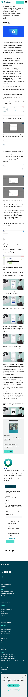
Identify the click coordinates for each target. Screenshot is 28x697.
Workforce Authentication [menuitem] (6, 622)
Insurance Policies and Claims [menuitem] (7, 609)
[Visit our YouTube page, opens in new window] (10, 572)
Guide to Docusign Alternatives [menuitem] (7, 654)
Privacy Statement (12, 538)
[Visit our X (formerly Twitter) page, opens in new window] (2, 572)
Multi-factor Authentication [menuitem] (6, 665)
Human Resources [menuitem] (4, 613)
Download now (9, 451)
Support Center (8, 396)
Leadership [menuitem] (3, 645)
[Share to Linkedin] (6, 550)
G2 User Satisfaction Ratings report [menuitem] (8, 656)
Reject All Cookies (14, 689)
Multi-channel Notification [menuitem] (6, 584)
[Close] (25, 675)
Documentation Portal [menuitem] (5, 631)
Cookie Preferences (14, 692)
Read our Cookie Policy (7, 681)
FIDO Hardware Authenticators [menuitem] (7, 591)
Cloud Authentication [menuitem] (5, 600)
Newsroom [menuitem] (3, 642)
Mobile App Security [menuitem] (5, 595)
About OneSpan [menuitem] (4, 638)
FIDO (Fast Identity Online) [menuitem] (6, 662)
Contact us (20, 2)
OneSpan (6, 468)
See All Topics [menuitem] (4, 669)
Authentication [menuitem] (4, 615)
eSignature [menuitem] (3, 577)
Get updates (10, 541)
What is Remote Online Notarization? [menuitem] (8, 658)
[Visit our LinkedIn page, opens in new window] (7, 572)
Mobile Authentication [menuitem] (5, 597)
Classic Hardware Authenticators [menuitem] (7, 593)
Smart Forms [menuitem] (3, 586)
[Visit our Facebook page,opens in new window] (5, 572)
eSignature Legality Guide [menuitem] (6, 629)
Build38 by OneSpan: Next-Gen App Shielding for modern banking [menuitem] (13, 660)
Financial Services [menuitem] (4, 607)
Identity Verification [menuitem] (5, 582)
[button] (12, 550)
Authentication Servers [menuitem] (5, 602)
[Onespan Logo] (6, 2)
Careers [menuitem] (2, 640)
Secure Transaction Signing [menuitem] (6, 617)
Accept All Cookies (13, 685)
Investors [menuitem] (3, 647)
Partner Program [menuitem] (4, 627)
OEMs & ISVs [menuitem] (3, 611)
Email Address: (9, 514)
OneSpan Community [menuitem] (5, 633)
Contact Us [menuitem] (3, 649)
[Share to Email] (9, 550)
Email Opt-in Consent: (11, 519)
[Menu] (26, 2)
